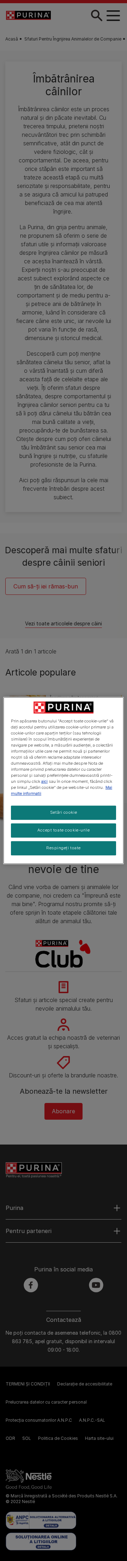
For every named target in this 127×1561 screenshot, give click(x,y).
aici (44, 781)
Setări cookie (63, 812)
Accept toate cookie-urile (63, 830)
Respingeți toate (63, 847)
